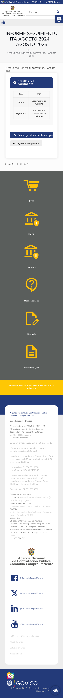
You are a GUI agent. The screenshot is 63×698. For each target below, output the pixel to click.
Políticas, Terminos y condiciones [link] (24, 636)
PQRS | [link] (35, 2)
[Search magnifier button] (58, 12)
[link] (59, 19)
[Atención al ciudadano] (55, 690)
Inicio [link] (29, 50)
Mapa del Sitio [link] (16, 642)
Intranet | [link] (58, 2)
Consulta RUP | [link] (46, 2)
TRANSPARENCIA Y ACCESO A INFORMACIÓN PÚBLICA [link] (31, 387)
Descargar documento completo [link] (36, 135)
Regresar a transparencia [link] (27, 143)
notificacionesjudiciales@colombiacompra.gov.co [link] (31, 506)
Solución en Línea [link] (17, 648)
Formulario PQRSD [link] (25, 515)
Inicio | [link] (12, 2)
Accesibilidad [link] (16, 653)
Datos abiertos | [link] (23, 2)
